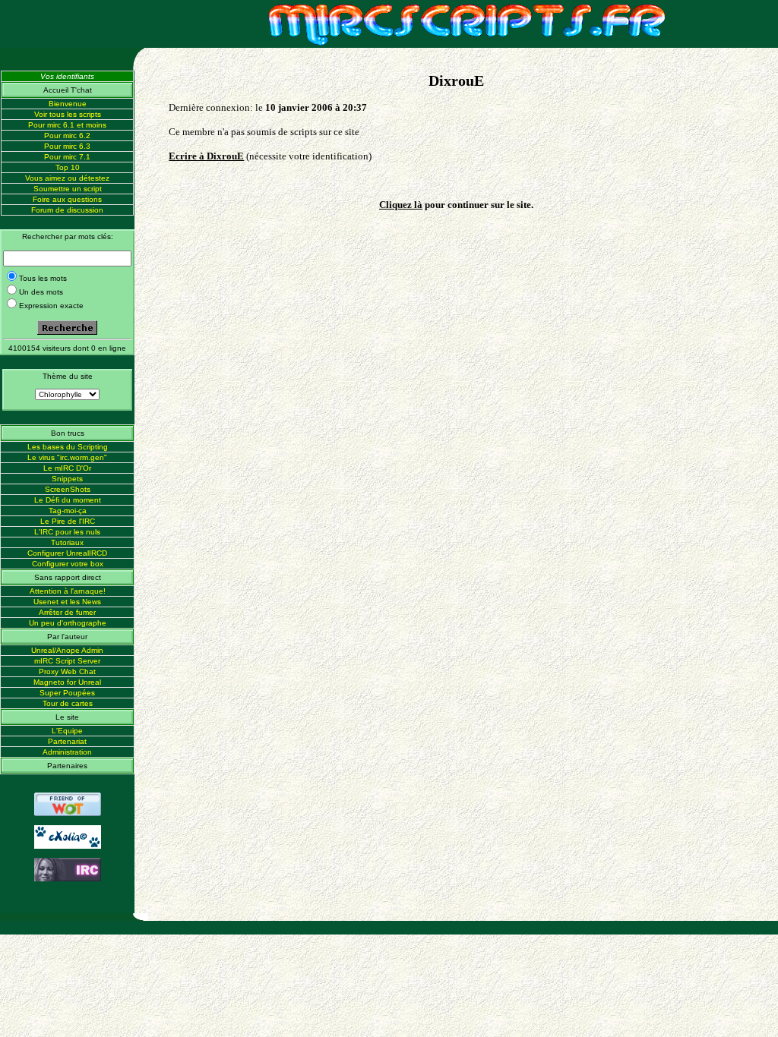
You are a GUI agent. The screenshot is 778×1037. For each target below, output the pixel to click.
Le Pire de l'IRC (67, 521)
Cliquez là (400, 204)
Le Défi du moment (67, 500)
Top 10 (67, 167)
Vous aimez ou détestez (67, 178)
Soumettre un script (67, 188)
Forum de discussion (67, 210)
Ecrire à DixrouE (206, 156)
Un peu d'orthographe (67, 623)
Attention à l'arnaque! (68, 591)
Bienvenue (68, 103)
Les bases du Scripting (67, 447)
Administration (67, 752)
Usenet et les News (67, 601)
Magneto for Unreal (67, 682)
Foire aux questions (67, 199)
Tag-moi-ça (68, 510)
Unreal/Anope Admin (67, 650)
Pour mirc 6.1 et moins (67, 125)
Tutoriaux (67, 542)
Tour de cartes (68, 703)
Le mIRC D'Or (67, 468)
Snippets (67, 478)
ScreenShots (67, 489)
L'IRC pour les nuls (67, 532)
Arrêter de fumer (67, 612)
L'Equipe (67, 731)
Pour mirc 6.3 (67, 146)
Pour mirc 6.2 (67, 135)
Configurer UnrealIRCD (67, 553)
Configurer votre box (67, 563)
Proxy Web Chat (67, 671)
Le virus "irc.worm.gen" (67, 457)
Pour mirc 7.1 (67, 157)
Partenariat (67, 741)
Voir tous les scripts (67, 114)
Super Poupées (67, 693)
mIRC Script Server (67, 661)
